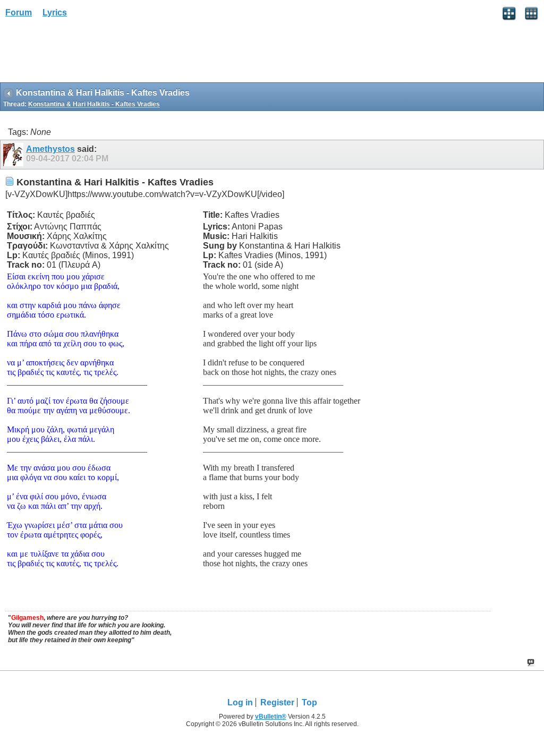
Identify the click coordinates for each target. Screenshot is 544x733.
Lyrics (54, 12)
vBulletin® (270, 716)
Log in (240, 702)
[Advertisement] (85, 53)
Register (277, 702)
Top (309, 702)
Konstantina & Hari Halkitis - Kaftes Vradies (94, 104)
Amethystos (50, 149)
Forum (18, 12)
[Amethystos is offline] (14, 154)
